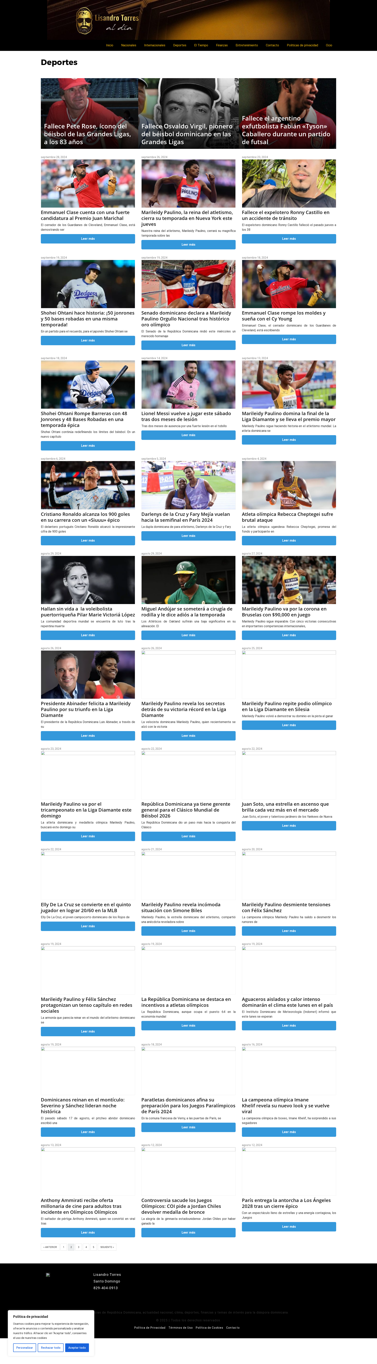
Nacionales (128, 45)
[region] (51, 1333)
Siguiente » (107, 1247)
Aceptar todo (77, 1347)
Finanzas (222, 45)
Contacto (272, 45)
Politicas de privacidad (302, 45)
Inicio (109, 45)
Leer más (88, 239)
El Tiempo (201, 45)
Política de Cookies (209, 1327)
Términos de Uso (180, 1327)
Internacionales (154, 45)
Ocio (329, 45)
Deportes (179, 45)
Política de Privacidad (150, 1327)
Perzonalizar (24, 1347)
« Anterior (50, 1247)
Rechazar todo (50, 1347)
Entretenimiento (247, 45)
